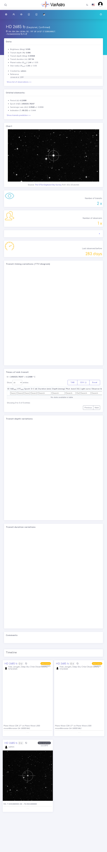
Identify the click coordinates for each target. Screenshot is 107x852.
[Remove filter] (26, 664)
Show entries (17, 382)
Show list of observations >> (19, 82)
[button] (87, 5)
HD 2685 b (15, 27)
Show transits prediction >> (19, 115)
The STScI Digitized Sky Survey (48, 185)
